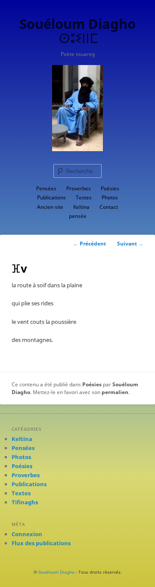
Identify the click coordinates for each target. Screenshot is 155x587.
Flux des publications (41, 543)
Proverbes (78, 188)
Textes (84, 197)
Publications (51, 197)
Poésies (110, 188)
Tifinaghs (25, 502)
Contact (108, 207)
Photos (110, 197)
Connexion (27, 534)
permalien (115, 392)
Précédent (89, 243)
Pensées (46, 188)
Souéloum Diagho (56, 572)
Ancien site (50, 207)
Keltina (81, 207)
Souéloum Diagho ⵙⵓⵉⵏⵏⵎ (77, 31)
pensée (78, 216)
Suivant (130, 243)
